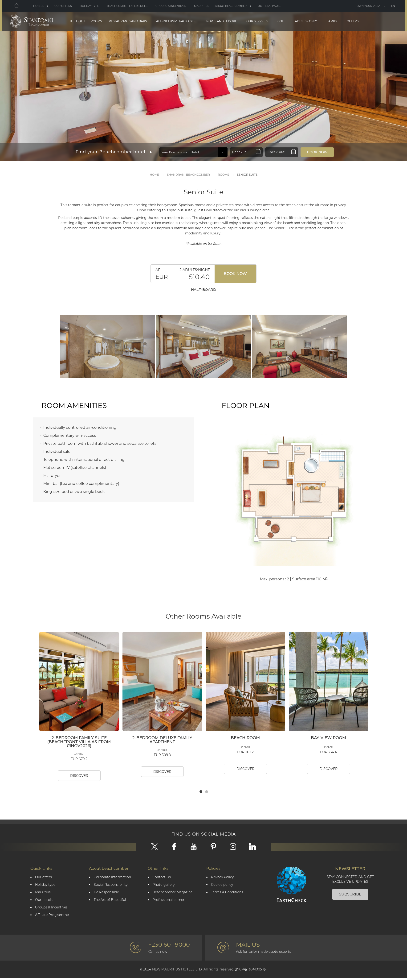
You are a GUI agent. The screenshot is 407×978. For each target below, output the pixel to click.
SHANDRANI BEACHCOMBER (188, 174)
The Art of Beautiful (110, 900)
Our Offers (63, 6)
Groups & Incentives (170, 6)
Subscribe (350, 894)
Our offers (43, 877)
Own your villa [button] (368, 6)
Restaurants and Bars (128, 21)
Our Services (257, 21)
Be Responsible (106, 892)
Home (154, 174)
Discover (79, 776)
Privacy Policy (222, 877)
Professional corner (168, 900)
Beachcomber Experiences (127, 6)
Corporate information (112, 877)
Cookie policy (222, 885)
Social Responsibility (110, 885)
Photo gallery (163, 885)
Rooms (96, 21)
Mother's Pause (269, 6)
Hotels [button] (38, 6)
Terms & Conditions (227, 892)
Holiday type (89, 6)
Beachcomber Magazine (172, 892)
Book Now (235, 273)
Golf (281, 21)
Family (331, 21)
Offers (352, 21)
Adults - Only (306, 21)
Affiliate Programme (52, 915)
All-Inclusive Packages (175, 21)
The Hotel (77, 21)
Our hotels (44, 900)
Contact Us (161, 877)
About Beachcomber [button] (231, 6)
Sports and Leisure (221, 21)
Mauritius (201, 6)
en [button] (393, 6)
